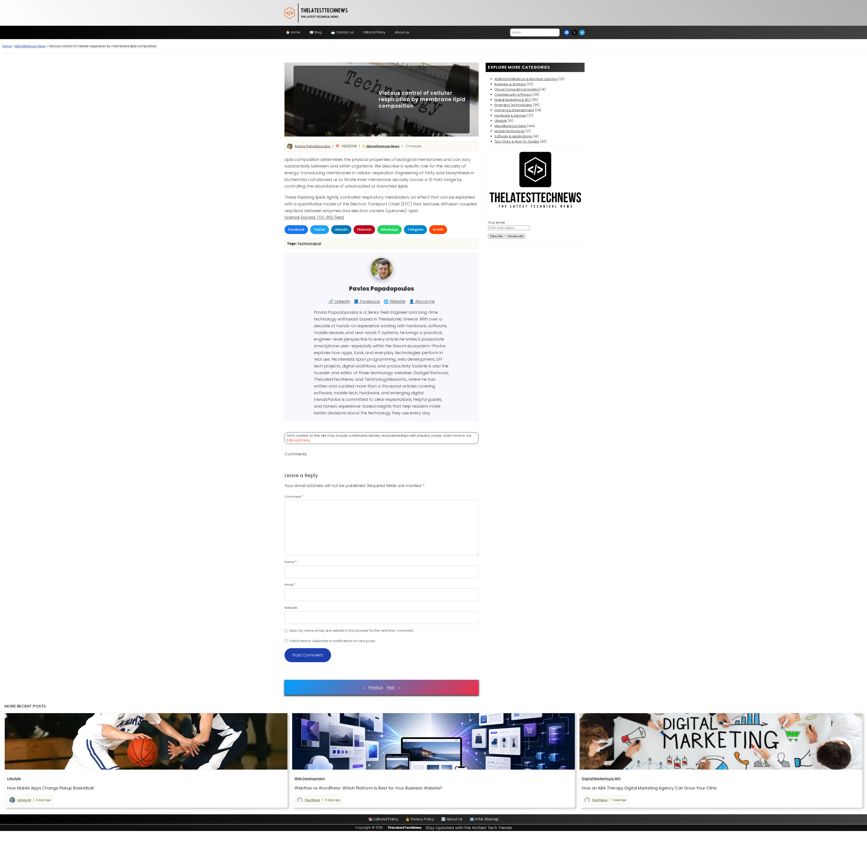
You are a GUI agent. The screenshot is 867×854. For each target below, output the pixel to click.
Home (7, 46)
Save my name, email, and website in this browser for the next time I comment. (351, 630)
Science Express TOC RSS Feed (314, 217)
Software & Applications (513, 136)
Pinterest (364, 229)
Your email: (496, 222)
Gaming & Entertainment (514, 110)
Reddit (438, 229)
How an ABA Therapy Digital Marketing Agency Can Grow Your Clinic (649, 788)
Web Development (309, 778)
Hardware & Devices (510, 115)
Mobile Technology (509, 131)
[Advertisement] (333, 99)
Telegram (415, 229)
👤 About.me (422, 301)
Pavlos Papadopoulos (312, 146)
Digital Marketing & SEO (512, 99)
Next (391, 687)
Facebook (296, 229)
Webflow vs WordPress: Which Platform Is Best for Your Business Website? (368, 788)
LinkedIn (341, 229)
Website (290, 608)
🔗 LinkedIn (339, 301)
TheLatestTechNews (404, 827)
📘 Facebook (367, 301)
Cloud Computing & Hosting (516, 89)
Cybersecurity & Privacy (513, 94)
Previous (375, 687)
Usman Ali (24, 800)
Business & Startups (510, 84)
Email (289, 584)
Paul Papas (312, 800)
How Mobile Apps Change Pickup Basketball (50, 788)
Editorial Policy (298, 440)
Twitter (319, 229)
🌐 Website (395, 301)
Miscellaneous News (30, 46)
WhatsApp (389, 229)
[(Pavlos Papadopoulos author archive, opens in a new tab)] (381, 278)
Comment (293, 496)
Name (290, 562)
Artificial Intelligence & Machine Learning (525, 79)
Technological (309, 243)
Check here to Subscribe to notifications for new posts (331, 641)
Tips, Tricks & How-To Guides (516, 141)
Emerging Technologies (513, 105)
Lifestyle (500, 120)
